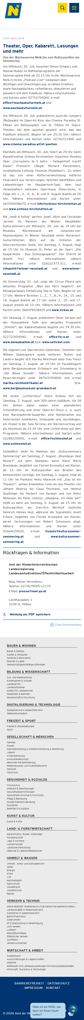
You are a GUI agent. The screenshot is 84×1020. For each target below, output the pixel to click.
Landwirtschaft (15, 844)
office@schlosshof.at (56, 438)
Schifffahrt (12, 939)
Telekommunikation (17, 713)
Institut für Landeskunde (20, 690)
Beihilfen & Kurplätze (18, 808)
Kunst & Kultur (14, 821)
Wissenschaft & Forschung (21, 697)
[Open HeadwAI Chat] (73, 1009)
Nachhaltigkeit (14, 880)
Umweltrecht (13, 887)
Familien (11, 742)
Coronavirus (13, 785)
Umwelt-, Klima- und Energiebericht (25, 863)
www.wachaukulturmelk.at (22, 108)
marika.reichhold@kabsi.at (23, 383)
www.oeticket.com (56, 342)
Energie (11, 870)
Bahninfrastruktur (16, 916)
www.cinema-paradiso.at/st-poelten (30, 144)
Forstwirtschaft (15, 837)
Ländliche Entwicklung (18, 847)
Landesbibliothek (16, 687)
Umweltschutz (14, 890)
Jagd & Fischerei (15, 840)
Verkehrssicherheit (17, 943)
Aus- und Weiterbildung (19, 677)
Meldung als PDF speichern (29, 614)
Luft (9, 876)
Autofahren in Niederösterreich (23, 913)
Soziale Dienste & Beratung (21, 801)
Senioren (11, 769)
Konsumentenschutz (18, 759)
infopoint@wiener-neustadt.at (25, 268)
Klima (10, 873)
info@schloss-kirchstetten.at (59, 204)
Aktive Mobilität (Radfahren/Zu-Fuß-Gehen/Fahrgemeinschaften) (41, 906)
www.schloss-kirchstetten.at (31, 209)
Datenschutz (58, 983)
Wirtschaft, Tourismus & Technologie (26, 969)
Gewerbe (11, 962)
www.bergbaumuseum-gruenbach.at (29, 388)
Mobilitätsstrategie (16, 933)
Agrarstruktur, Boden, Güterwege (24, 834)
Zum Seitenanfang (67, 624)
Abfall (10, 866)
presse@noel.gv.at (32, 591)
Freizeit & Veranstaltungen (20, 726)
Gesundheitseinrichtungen (21, 791)
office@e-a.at (59, 337)
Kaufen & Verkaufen (17, 654)
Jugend (11, 752)
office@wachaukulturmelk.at (24, 103)
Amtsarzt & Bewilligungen (20, 788)
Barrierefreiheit (29, 983)
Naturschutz (13, 883)
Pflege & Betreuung (17, 798)
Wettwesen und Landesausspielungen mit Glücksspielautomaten (40, 966)
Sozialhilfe (12, 805)
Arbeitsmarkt (14, 955)
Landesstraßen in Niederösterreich (25, 909)
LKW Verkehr (14, 926)
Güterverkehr (14, 919)
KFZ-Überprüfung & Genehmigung (25, 923)
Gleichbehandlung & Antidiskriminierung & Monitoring (35, 749)
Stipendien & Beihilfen (18, 693)
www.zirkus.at (62, 310)
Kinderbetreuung (16, 755)
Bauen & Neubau (15, 651)
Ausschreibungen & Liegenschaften (25, 959)
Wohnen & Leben (16, 661)
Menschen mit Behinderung (21, 762)
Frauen (10, 745)
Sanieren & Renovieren (19, 657)
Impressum (33, 988)
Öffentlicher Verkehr (17, 936)
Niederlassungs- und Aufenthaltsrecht (27, 765)
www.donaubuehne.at (18, 342)
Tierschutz (12, 772)
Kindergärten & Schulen (19, 680)
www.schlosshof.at (17, 443)
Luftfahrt (11, 929)
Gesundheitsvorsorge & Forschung (25, 795)
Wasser (10, 893)
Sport (10, 729)
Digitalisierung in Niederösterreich (25, 710)
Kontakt (53, 988)
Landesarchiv (14, 684)
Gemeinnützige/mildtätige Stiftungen (26, 664)
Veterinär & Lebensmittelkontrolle (24, 850)
